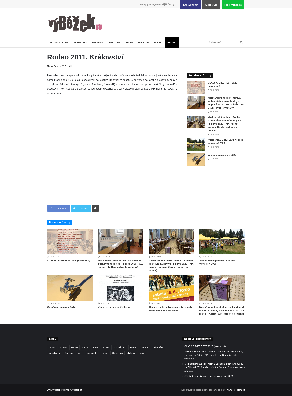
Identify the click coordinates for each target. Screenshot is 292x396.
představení (54, 353)
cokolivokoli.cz (233, 4)
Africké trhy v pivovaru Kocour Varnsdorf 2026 (208, 376)
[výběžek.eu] (76, 23)
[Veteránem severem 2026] (196, 159)
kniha (95, 347)
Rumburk (69, 353)
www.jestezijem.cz (236, 390)
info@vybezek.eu (73, 390)
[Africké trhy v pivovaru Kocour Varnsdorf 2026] (196, 144)
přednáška (158, 347)
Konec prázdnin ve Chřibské (114, 307)
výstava (104, 353)
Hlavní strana (59, 42)
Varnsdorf (91, 353)
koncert (106, 347)
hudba (85, 347)
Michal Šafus (53, 66)
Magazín (143, 42)
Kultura (115, 42)
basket (52, 347)
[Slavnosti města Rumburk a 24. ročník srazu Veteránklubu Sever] (171, 288)
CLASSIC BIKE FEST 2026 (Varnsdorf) (68, 260)
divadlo (63, 347)
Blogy (158, 42)
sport (80, 353)
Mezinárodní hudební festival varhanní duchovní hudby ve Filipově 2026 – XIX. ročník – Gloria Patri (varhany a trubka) (222, 310)
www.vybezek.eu (55, 390)
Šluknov (131, 353)
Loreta (133, 347)
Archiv (171, 42)
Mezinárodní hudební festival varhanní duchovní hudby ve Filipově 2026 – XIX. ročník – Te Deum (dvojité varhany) (120, 263)
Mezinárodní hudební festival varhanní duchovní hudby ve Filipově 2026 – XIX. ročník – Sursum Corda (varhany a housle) (224, 124)
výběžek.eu (211, 4)
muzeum (145, 347)
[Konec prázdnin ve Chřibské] (120, 288)
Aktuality (80, 42)
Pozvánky (98, 42)
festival (74, 347)
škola (142, 353)
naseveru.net (190, 4)
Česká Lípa (117, 353)
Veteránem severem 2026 (222, 155)
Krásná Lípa (120, 347)
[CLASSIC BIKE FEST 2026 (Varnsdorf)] (196, 87)
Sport (129, 42)
